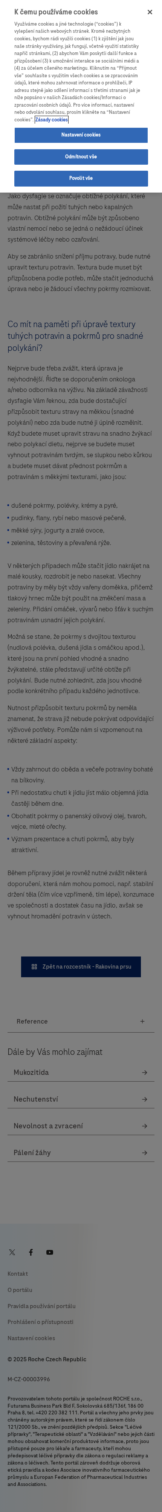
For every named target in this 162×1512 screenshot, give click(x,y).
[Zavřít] (150, 12)
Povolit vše (81, 178)
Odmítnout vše (81, 156)
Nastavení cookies (81, 135)
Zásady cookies (51, 119)
